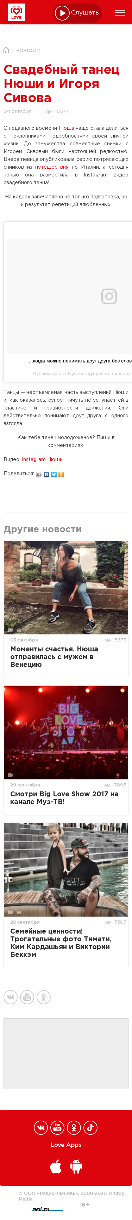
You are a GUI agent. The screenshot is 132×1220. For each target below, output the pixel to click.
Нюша (66, 128)
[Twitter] (54, 473)
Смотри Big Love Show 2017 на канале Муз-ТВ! (64, 798)
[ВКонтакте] (46, 473)
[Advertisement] (66, 1054)
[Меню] (120, 13)
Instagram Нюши (42, 460)
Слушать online (85, 13)
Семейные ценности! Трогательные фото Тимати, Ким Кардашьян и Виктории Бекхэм (61, 943)
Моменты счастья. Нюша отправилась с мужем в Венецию (54, 657)
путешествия (52, 167)
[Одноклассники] (61, 473)
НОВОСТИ (28, 51)
